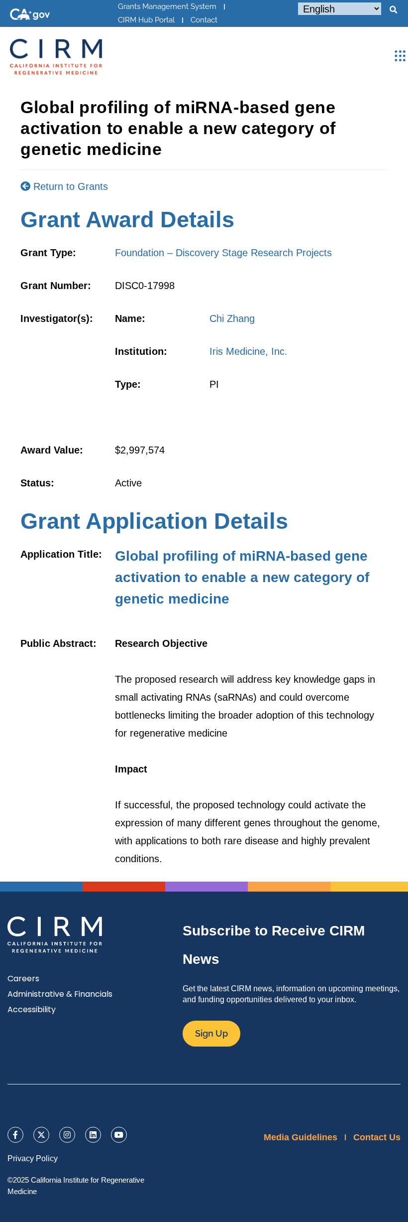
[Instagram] (67, 1135)
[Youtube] (119, 1135)
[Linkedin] (93, 1135)
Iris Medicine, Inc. (248, 351)
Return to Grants (69, 186)
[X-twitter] (41, 1135)
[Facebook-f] (15, 1135)
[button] (393, 10)
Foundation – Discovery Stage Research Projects (223, 252)
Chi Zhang (232, 318)
